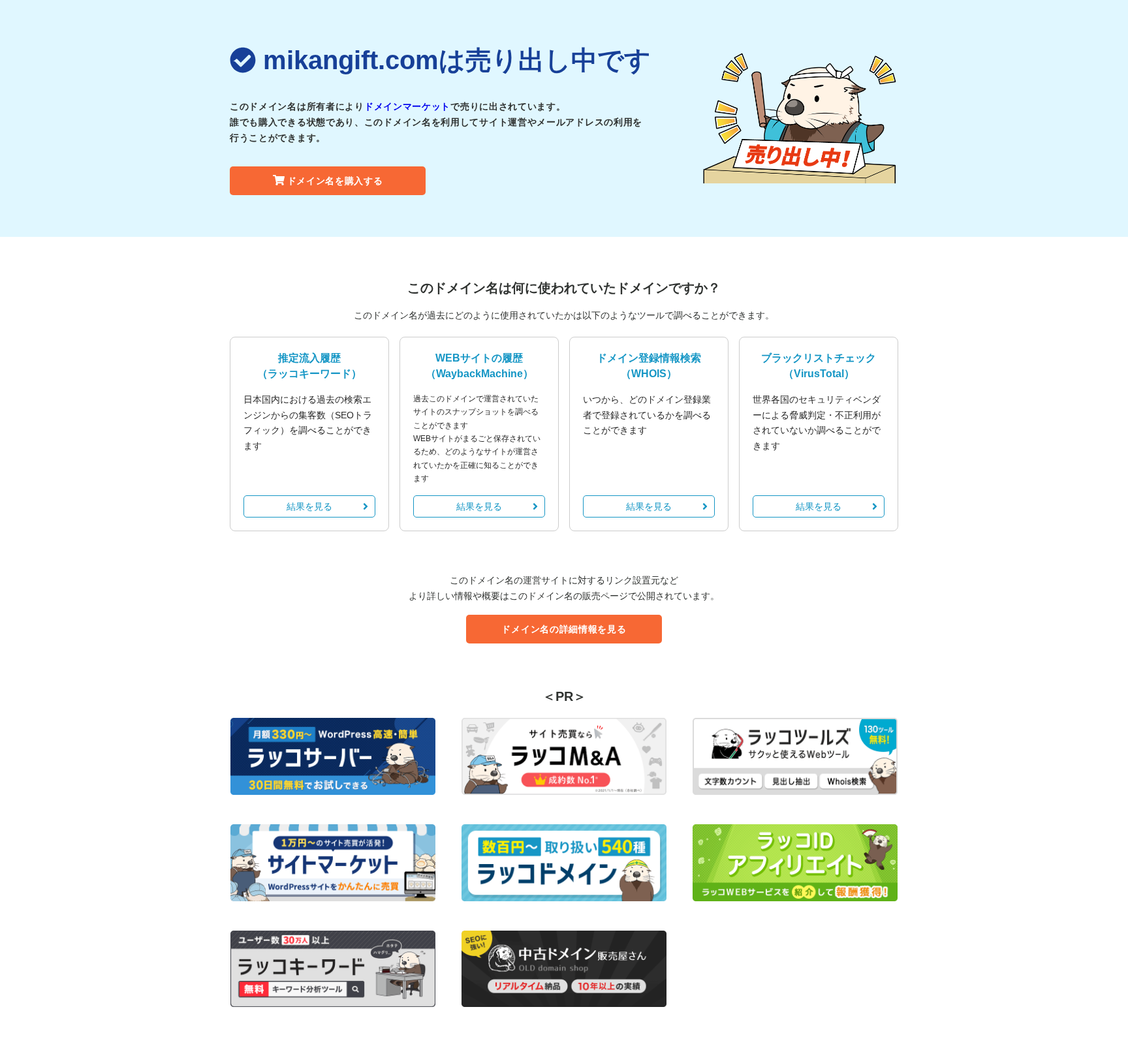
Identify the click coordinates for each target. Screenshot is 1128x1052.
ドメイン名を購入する (335, 181)
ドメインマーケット (407, 106)
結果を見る (309, 506)
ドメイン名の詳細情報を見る (563, 629)
